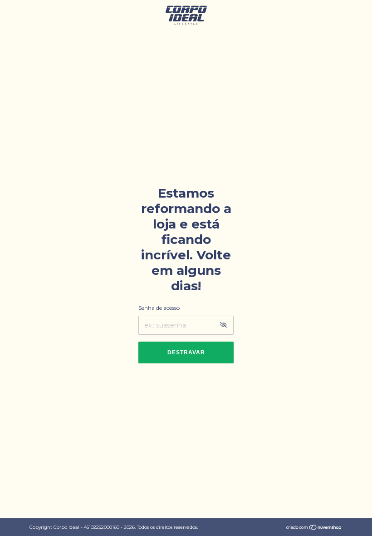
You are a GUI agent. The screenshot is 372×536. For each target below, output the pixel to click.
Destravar (186, 352)
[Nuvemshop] (314, 528)
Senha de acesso (159, 307)
